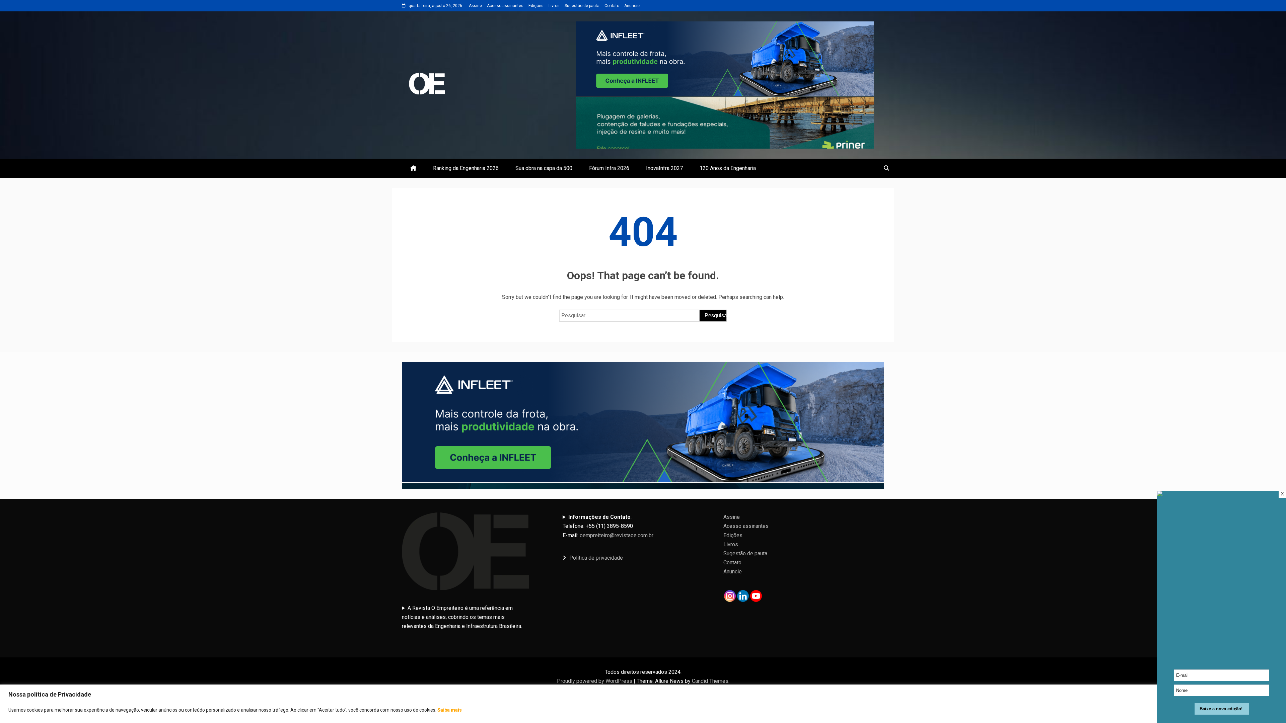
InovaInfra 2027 (664, 168)
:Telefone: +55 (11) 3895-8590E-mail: (608, 526)
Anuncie (632, 5)
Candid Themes (710, 681)
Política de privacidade (596, 558)
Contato (611, 5)
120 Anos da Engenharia (728, 168)
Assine (475, 5)
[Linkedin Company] (743, 596)
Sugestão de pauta (582, 5)
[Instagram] (730, 596)
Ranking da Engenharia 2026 (466, 168)
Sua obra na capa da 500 (543, 168)
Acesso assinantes (505, 5)
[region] (643, 704)
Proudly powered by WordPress (595, 681)
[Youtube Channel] (756, 596)
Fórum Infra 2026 (609, 168)
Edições (536, 5)
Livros (554, 5)
